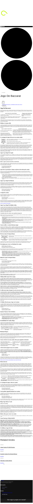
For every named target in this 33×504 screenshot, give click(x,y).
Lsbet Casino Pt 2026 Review (7, 447)
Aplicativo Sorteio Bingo (6, 460)
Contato (1, 502)
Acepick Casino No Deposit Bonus (8, 454)
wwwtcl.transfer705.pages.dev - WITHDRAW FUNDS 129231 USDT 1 (12, 104)
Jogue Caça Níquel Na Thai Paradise (5, 203)
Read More (2, 449)
